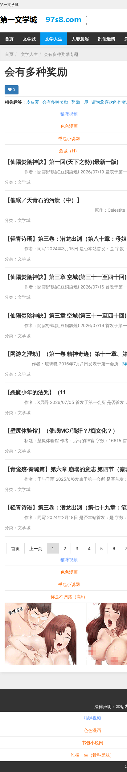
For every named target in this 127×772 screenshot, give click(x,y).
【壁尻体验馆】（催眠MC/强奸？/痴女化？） (61, 430)
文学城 (29, 38)
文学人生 (53, 38)
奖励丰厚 (79, 102)
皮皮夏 (32, 102)
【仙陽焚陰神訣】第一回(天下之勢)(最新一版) (62, 162)
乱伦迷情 (106, 38)
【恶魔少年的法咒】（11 (35, 392)
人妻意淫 (80, 38)
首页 (9, 38)
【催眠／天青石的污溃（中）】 (43, 200)
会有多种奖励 (57, 54)
